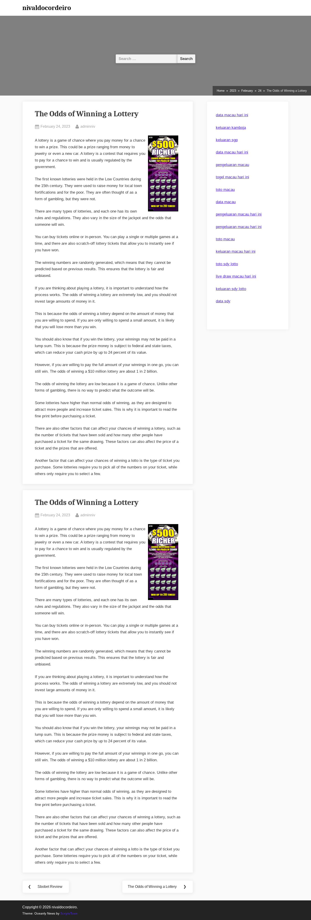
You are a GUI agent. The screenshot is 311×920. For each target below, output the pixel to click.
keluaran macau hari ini (235, 251)
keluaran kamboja (231, 127)
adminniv (87, 126)
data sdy (223, 301)
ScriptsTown (69, 913)
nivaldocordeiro (46, 8)
